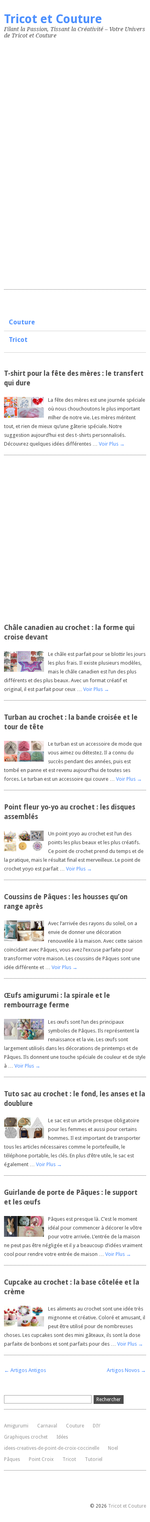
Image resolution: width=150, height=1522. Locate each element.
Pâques (12, 1459)
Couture (22, 322)
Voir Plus (112, 444)
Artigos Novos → (126, 1370)
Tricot (18, 339)
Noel (113, 1448)
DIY (96, 1426)
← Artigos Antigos (25, 1370)
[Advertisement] (64, 162)
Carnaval (47, 1426)
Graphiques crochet (26, 1437)
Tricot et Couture (53, 19)
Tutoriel (93, 1459)
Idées (62, 1437)
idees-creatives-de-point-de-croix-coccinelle (51, 1448)
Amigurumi (16, 1426)
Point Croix (41, 1459)
